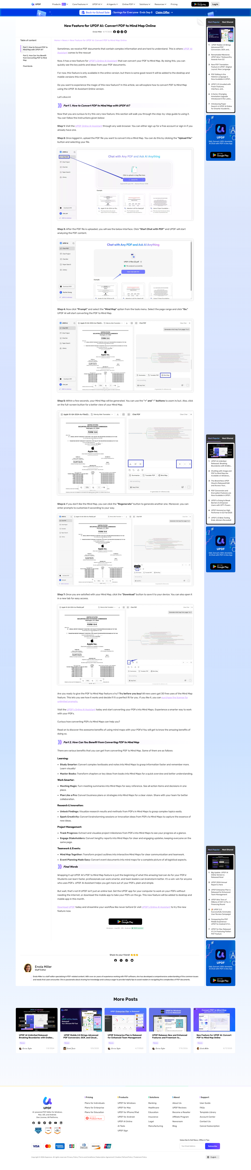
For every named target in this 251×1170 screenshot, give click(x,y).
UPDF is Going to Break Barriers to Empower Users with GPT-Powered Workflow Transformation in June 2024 (221, 502)
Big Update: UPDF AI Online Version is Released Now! (219, 874)
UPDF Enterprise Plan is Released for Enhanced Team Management (221, 892)
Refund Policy (127, 1157)
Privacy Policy (72, 1157)
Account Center (207, 1117)
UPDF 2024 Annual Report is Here (219, 883)
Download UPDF (66, 907)
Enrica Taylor (27, 1048)
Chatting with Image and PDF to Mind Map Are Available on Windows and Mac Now (221, 473)
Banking (152, 1103)
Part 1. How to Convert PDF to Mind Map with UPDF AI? (35, 48)
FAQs (202, 1108)
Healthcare (153, 1108)
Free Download (200, 4)
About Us (176, 1103)
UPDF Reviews (179, 1108)
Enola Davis (71, 1048)
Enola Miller (97, 32)
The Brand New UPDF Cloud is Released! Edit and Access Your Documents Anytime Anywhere (220, 483)
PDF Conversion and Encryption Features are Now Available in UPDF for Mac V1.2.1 (221, 493)
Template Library (208, 1112)
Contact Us (205, 1121)
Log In (215, 4)
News (65, 40)
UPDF (38, 4)
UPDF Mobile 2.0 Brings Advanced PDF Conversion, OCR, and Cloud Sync (221, 47)
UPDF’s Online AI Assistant (103, 60)
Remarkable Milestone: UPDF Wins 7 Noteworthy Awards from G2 (221, 57)
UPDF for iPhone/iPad (128, 1112)
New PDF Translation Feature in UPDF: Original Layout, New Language (221, 66)
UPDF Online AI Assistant (88, 126)
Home (57, 40)
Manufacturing (155, 1126)
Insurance (153, 1117)
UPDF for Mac (124, 1108)
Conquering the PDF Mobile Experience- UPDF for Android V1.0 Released (220, 921)
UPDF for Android (126, 1117)
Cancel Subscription (210, 1126)
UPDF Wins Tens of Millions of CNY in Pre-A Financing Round (220, 902)
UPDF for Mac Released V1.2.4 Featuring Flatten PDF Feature (221, 931)
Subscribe (212, 1146)
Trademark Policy (140, 1157)
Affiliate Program (180, 1117)
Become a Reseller (181, 1112)
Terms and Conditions (87, 1157)
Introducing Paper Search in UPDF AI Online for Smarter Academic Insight (221, 106)
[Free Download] (200, 4)
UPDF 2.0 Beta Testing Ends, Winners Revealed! (221, 519)
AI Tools (121, 1126)
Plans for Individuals (95, 1103)
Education (153, 1112)
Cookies (118, 1157)
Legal (151, 1121)
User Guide (205, 1103)
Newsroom (177, 1121)
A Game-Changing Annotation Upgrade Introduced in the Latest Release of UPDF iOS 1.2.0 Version (221, 96)
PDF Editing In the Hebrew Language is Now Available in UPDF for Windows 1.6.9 (220, 76)
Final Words (27, 66)
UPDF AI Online (125, 1121)
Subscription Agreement (105, 1157)
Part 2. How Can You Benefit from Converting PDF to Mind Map (35, 57)
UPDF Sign (123, 1130)
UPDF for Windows (127, 1103)
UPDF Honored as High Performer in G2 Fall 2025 (221, 511)
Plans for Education (94, 1112)
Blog (174, 1126)
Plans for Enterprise (94, 1108)
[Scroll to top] (245, 1164)
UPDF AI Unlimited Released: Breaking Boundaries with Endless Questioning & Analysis (221, 463)
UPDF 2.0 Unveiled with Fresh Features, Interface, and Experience (221, 86)
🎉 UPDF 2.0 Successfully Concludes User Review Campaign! (221, 911)
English (213, 1157)
